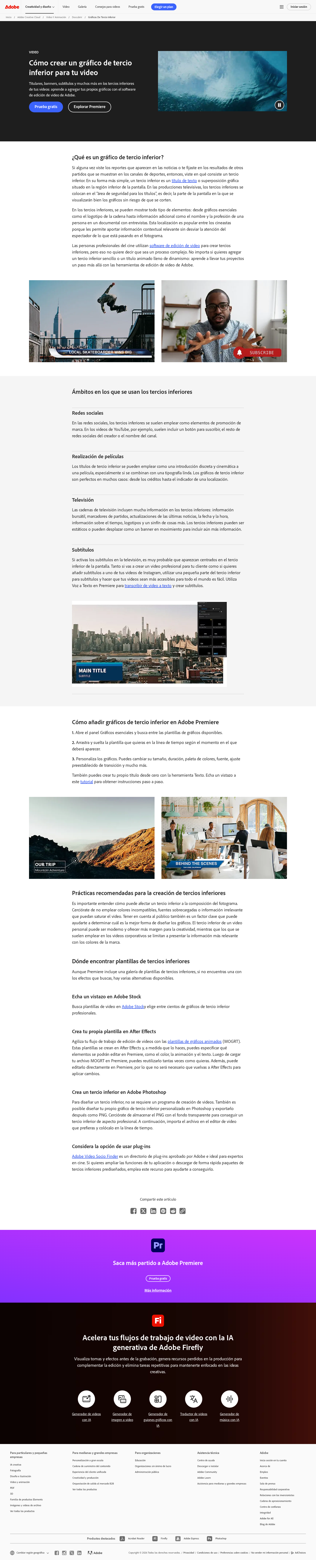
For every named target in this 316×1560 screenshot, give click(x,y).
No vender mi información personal (269, 1552)
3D (11, 1493)
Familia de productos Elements (26, 1499)
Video (66, 7)
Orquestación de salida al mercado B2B (93, 1483)
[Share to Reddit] (173, 1211)
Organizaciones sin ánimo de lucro (153, 1466)
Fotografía (15, 1470)
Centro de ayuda (206, 1460)
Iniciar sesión (299, 7)
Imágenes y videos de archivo (25, 1505)
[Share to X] (143, 1211)
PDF (12, 1487)
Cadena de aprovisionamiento (275, 1501)
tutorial (86, 781)
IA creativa (15, 1464)
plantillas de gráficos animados (195, 1041)
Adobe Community (207, 1471)
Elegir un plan (164, 7)
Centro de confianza (270, 1506)
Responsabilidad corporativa (275, 1489)
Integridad (265, 1512)
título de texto (184, 180)
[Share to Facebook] (133, 1211)
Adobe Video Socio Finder (95, 1156)
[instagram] (64, 1553)
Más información (158, 1290)
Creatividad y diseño (38, 7)
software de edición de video (175, 245)
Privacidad (188, 1552)
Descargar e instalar (208, 1466)
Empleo (264, 1471)
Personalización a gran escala (87, 1460)
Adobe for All (266, 1518)
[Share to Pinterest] (163, 1211)
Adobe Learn (204, 1477)
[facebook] (57, 1553)
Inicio (8, 17)
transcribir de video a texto (148, 585)
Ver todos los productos (22, 1511)
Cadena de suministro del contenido (91, 1466)
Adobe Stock (133, 1006)
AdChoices (300, 1552)
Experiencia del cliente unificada (89, 1471)
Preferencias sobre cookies (234, 1552)
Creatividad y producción (85, 1477)
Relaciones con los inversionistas (277, 1495)
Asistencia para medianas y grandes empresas (221, 1483)
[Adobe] (12, 7)
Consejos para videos (107, 7)
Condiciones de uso (207, 1552)
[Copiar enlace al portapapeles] (182, 1211)
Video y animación (56, 17)
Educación (140, 1460)
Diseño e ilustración (20, 1476)
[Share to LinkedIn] (153, 1211)
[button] (281, 6)
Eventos (264, 1477)
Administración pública (147, 1471)
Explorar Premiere (90, 106)
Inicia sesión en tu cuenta (273, 1460)
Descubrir (77, 17)
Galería (82, 7)
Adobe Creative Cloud (28, 17)
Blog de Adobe (267, 1524)
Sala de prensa (267, 1483)
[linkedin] (79, 1553)
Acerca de (265, 1466)
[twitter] (72, 1553)
